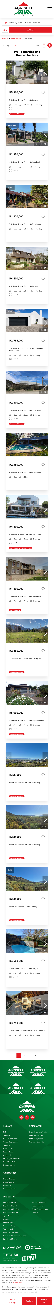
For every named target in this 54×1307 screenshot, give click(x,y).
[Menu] (49, 9)
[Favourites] (43, 92)
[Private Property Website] (34, 1247)
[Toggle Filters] (5, 30)
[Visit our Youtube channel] (32, 1117)
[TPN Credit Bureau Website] (29, 1258)
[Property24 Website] (12, 1247)
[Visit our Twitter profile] (27, 1117)
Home (5, 38)
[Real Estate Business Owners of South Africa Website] (10, 1258)
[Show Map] (49, 45)
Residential (16, 38)
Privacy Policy (17, 1283)
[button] (45, 74)
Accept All (44, 1301)
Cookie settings (12, 1301)
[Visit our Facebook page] (21, 1117)
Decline (29, 1301)
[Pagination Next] (41, 1055)
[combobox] (20, 22)
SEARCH (30, 29)
